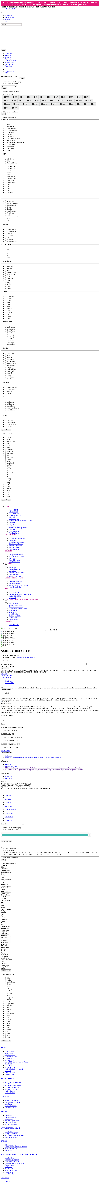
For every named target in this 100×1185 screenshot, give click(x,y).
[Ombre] (3, 907)
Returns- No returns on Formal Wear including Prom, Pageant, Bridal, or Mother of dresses (33, 757)
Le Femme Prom (14, 526)
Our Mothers (9, 817)
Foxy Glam (8, 820)
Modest (9, 173)
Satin (8, 310)
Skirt (8, 184)
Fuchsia (9, 471)
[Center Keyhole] (7, 888)
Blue (8, 455)
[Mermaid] (5, 949)
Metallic (9, 252)
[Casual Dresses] (8, 870)
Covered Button (12, 229)
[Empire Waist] (5, 948)
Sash (8, 286)
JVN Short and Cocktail (16, 544)
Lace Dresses (11, 165)
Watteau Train (11, 345)
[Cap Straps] (6, 963)
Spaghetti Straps (12, 424)
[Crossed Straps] (6, 895)
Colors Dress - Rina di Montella (18, 608)
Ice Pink (9, 465)
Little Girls (8, 802)
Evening (9, 134)
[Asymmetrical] (5, 930)
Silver (8, 494)
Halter (8, 355)
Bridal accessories (14, 592)
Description (8, 681)
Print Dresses (11, 177)
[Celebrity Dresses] (7, 886)
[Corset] (7, 890)
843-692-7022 (10, 9)
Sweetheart (10, 377)
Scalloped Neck (11, 369)
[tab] (52, 519)
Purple (9, 459)
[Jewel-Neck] (6, 942)
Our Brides (8, 806)
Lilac (8, 461)
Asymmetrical (11, 329)
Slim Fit (9, 393)
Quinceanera (10, 146)
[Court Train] (5, 933)
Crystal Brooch (11, 272)
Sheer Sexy (10, 180)
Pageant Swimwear (15, 569)
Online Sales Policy (7, 675)
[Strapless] (6, 968)
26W (26, 104)
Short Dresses (11, 182)
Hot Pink (9, 469)
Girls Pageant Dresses (13, 138)
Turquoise (10, 449)
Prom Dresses (11, 144)
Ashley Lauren (13, 512)
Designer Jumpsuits (15, 576)
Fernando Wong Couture (16, 556)
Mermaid (9, 391)
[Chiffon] (4, 921)
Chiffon (9, 298)
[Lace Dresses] (6, 881)
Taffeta (9, 316)
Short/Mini (10, 339)
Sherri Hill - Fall (14, 531)
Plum (8, 475)
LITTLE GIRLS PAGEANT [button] (10, 1128)
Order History (9, 778)
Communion (10, 132)
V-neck (9, 379)
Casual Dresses (11, 129)
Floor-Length (11, 335)
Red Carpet (10, 148)
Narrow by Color (9, 434)
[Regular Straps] (6, 965)
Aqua (8, 447)
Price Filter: (7, 84)
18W (80, 101)
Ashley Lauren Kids (15, 583)
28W (36, 104)
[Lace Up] (6, 897)
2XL (15, 108)
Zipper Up (10, 239)
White (8, 496)
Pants (8, 175)
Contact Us (8, 756)
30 (45, 101)
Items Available (9, 683)
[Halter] (6, 939)
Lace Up (9, 233)
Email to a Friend (6, 677)
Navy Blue (10, 457)
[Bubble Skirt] (7, 885)
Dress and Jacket (12, 163)
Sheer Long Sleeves (13, 408)
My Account (8, 15)
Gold (8, 486)
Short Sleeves (11, 410)
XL (7, 108)
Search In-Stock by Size (11, 91)
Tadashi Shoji (13, 617)
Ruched (9, 219)
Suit (8, 186)
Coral (8, 481)
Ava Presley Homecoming (17, 538)
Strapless (9, 375)
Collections (8, 795)
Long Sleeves (11, 406)
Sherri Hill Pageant (14, 574)
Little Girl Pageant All (15, 582)
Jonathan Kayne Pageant (16, 572)
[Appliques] (5, 911)
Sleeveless (10, 412)
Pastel (8, 258)
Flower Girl (10, 136)
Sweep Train (10, 341)
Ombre (9, 256)
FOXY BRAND (14, 625)
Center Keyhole (11, 205)
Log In (7, 21)
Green (9, 443)
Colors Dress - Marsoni (16, 607)
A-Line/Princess (12, 387)
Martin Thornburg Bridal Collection (20, 594)
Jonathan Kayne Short (15, 545)
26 (30, 101)
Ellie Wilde (12, 517)
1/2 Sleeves (10, 402)
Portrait (9, 367)
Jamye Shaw (12, 571)
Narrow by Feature (10, 118)
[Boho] (6, 877)
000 (7, 97)
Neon (8, 254)
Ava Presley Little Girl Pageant (18, 585)
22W (8, 104)
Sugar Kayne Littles (15, 587)
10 (57, 97)
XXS (64, 104)
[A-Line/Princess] (5, 946)
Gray (8, 492)
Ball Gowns (10, 159)
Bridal (8, 125)
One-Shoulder (11, 365)
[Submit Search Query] (23, 824)
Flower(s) (10, 278)
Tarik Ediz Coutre (14, 562)
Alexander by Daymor (15, 605)
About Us (8, 764)
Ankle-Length (11, 327)
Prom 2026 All (13, 510)
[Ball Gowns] (6, 876)
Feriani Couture (13, 610)
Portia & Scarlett (14, 547)
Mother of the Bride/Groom (15, 142)
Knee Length (11, 337)
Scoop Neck (10, 371)
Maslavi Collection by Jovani (18, 528)
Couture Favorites (10, 809)
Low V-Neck (11, 361)
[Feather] (4, 923)
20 (7, 101)
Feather (9, 276)
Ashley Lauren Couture (16, 555)
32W (54, 104)
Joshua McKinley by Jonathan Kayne (20, 520)
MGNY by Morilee (15, 616)
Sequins (9, 288)
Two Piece (10, 192)
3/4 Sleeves (10, 404)
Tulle (8, 318)
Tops (8, 188)
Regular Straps (11, 422)
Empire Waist (11, 389)
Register (7, 19)
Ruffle (9, 284)
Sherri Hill (12, 529)
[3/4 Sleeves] (7, 956)
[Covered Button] (6, 893)
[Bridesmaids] (8, 869)
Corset (9, 207)
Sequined (9, 312)
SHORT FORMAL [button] (7, 1078)
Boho (8, 161)
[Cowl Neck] (6, 937)
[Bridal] (8, 867)
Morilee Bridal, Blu (15, 596)
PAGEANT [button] (4, 1111)
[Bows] (5, 914)
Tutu (8, 190)
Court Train (10, 333)
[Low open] (6, 898)
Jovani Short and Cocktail (17, 542)
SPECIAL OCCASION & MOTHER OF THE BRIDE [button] (19, 1154)
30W (45, 104)
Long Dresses (11, 171)
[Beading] (5, 912)
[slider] (89, 835)
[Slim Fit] (5, 951)
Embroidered (11, 274)
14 (72, 97)
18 (87, 97)
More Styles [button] (5, 1178)
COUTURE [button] (5, 1096)
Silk (8, 314)
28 (38, 101)
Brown (9, 488)
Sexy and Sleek (11, 179)
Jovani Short (12, 540)
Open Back (10, 213)
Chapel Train (11, 331)
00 (16, 97)
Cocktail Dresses (12, 130)
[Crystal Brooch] (5, 916)
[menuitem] (52, 16)
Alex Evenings (13, 603)
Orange (9, 479)
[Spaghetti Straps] (6, 967)
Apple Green (11, 441)
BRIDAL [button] (4, 1141)
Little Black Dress (12, 167)
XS (72, 104)
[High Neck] (6, 940)
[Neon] (3, 905)
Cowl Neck (10, 353)
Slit (8, 221)
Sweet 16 (9, 150)
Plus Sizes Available (13, 217)
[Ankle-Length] (5, 928)
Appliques (10, 266)
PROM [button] (3, 1047)
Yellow (9, 437)
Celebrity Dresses (12, 203)
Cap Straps (10, 420)
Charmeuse (10, 297)
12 (64, 97)
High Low (10, 209)
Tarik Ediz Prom (14, 533)
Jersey (8, 302)
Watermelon (10, 473)
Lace (8, 282)
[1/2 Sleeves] (7, 955)
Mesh (8, 306)
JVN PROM (12, 524)
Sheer (8, 237)
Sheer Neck (10, 373)
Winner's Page (9, 813)
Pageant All (12, 567)
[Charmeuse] (4, 920)
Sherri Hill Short (14, 549)
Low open (10, 235)
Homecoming (11, 140)
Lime (8, 445)
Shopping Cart (9, 17)
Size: (2, 664)
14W (61, 101)
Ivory (8, 483)
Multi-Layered (11, 211)
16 (80, 97)
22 (15, 101)
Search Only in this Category (12, 82)
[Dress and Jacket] (6, 879)
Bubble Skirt (10, 201)
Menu (3, 50)
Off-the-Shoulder (12, 363)
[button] (8, 53)
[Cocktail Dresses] (8, 872)
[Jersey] (4, 925)
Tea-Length (10, 343)
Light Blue (10, 451)
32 (53, 101)
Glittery (9, 250)
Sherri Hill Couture (14, 560)
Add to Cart (5, 668)
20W (89, 101)
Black (8, 490)
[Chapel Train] (5, 932)
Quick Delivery (30, 657)
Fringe (9, 280)
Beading (9, 268)
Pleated (9, 215)
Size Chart (4, 674)
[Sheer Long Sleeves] (7, 960)
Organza (9, 308)
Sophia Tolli (12, 598)
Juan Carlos (12, 558)
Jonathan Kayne (14, 519)
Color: (3, 666)
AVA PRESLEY (14, 513)
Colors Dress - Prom (15, 515)
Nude (8, 485)
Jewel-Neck (10, 359)
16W (71, 101)
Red (8, 477)
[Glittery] (3, 902)
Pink (8, 467)
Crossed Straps (11, 231)
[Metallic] (3, 904)
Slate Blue (10, 453)
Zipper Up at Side (12, 241)
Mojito (9, 439)
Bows (8, 270)
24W (17, 104)
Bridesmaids (10, 127)
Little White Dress (12, 169)
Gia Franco (12, 612)
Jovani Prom (12, 522)
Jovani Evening (13, 614)
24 (22, 101)
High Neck (10, 357)
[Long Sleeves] (7, 958)
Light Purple (10, 463)
